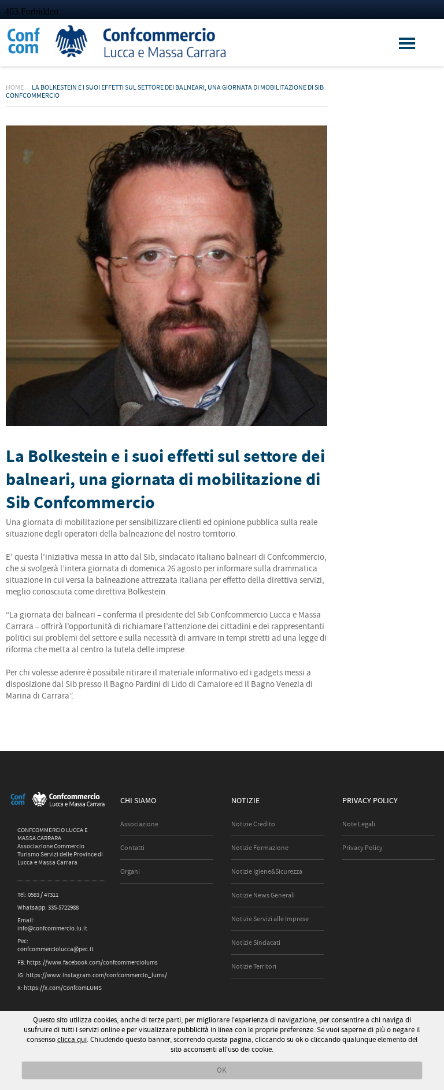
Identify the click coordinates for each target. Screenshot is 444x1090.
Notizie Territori (253, 966)
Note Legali (358, 824)
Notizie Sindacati (255, 942)
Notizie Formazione (259, 847)
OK (222, 1070)
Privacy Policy (362, 847)
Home (15, 87)
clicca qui (72, 1039)
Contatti (132, 847)
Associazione (139, 824)
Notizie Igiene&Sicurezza (266, 871)
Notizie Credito (253, 824)
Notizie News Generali (263, 895)
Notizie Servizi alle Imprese (270, 918)
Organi (130, 871)
